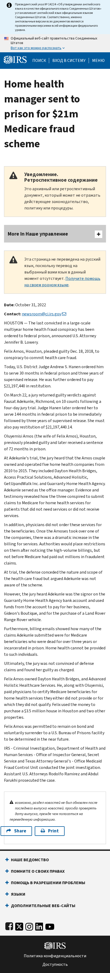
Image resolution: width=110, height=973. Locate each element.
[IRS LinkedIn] (39, 926)
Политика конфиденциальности (55, 956)
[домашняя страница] (15, 59)
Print (53, 831)
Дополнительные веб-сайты (43, 905)
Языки (18, 894)
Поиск (39, 60)
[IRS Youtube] (49, 926)
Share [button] (20, 831)
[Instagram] (29, 926)
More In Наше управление (38, 234)
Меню (98, 60)
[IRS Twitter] (19, 926)
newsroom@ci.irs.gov (41, 314)
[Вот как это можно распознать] (55, 43)
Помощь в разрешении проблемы (48, 882)
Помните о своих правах (38, 871)
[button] (68, 60)
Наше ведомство (30, 860)
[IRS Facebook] (9, 926)
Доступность (55, 964)
